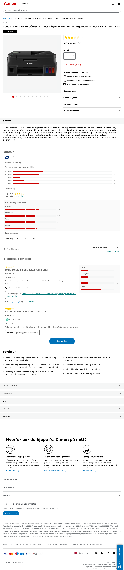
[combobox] (62, 10)
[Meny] (119, 4)
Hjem (5, 18)
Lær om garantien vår (53, 470)
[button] (13, 97)
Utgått (11, 18)
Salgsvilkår (7, 544)
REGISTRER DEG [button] (11, 513)
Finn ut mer (11, 470)
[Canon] (10, 3)
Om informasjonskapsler (57, 544)
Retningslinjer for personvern (29, 544)
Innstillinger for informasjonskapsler (87, 544)
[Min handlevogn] (113, 4)
